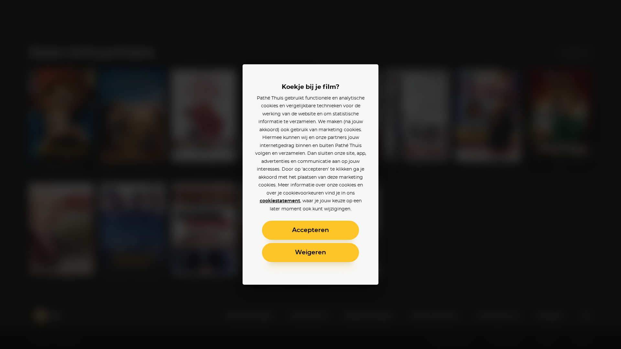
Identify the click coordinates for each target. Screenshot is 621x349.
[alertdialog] (310, 174)
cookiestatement (280, 201)
